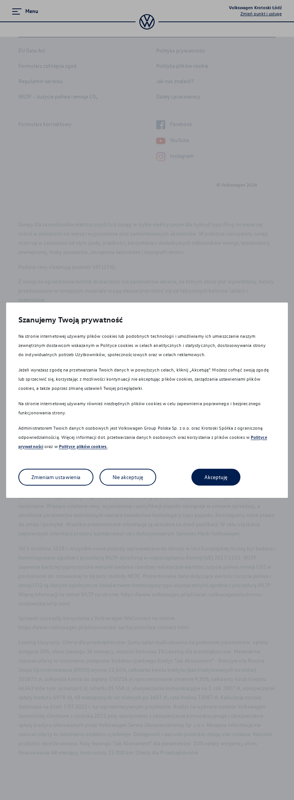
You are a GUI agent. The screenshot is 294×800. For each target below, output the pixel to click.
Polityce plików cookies (83, 446)
